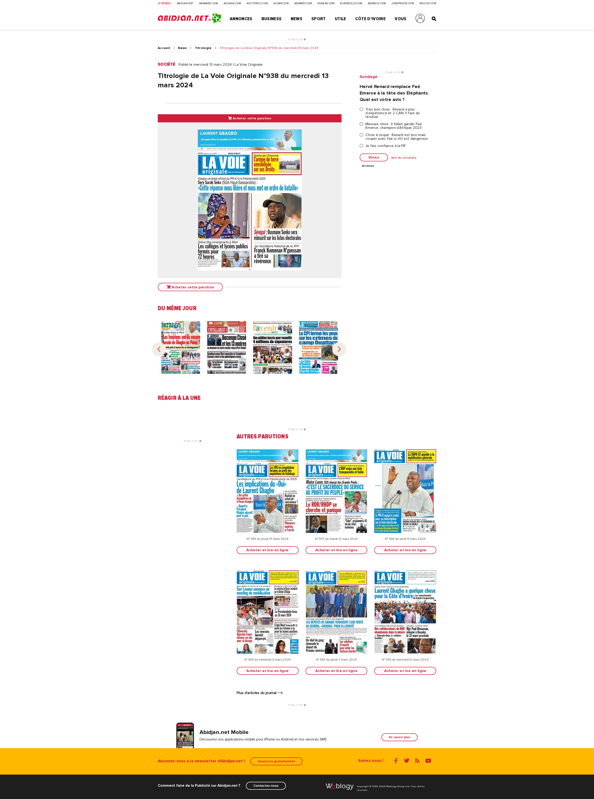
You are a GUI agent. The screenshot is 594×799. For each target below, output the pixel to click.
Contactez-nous (265, 786)
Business (271, 19)
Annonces (241, 19)
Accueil (164, 48)
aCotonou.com (257, 3)
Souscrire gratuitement (276, 761)
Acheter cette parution (251, 118)
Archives (368, 166)
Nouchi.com (428, 3)
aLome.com (281, 3)
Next (339, 349)
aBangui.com (377, 3)
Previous (159, 349)
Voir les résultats (403, 158)
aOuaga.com (232, 3)
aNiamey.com (303, 3)
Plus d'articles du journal (257, 693)
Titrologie (203, 48)
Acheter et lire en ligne (267, 550)
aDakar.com (325, 3)
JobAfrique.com (402, 3)
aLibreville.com (351, 3)
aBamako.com (208, 3)
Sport (318, 19)
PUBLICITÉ (296, 39)
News (296, 19)
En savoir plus (399, 737)
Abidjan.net (185, 3)
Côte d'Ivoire (370, 19)
